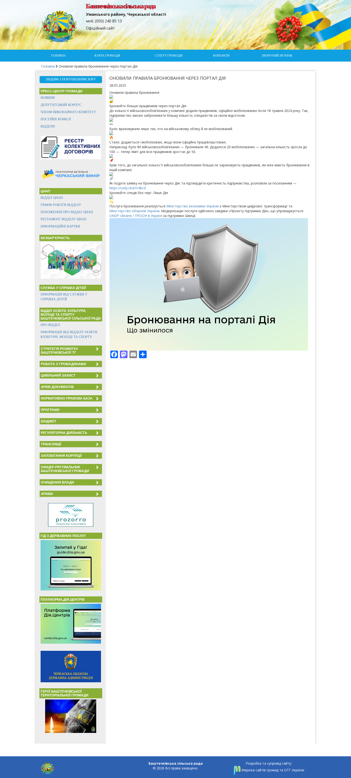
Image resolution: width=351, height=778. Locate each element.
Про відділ (50, 325)
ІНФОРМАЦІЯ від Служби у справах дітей (64, 297)
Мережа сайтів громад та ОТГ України (272, 770)
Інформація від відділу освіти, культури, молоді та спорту (69, 334)
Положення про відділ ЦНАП (67, 212)
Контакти (221, 55)
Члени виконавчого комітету (68, 112)
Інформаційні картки (60, 226)
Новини (48, 98)
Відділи (48, 126)
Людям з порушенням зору (71, 79)
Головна (58, 55)
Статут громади (168, 55)
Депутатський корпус (61, 105)
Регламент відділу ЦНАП (63, 219)
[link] (192, 206)
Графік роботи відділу (61, 205)
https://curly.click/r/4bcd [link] (127, 188)
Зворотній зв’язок (277, 55)
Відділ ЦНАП (52, 198)
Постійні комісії (56, 119)
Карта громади (107, 55)
